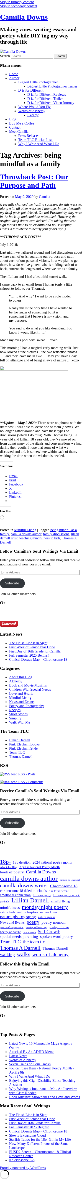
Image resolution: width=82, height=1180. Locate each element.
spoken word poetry (56, 936)
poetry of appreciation (11, 927)
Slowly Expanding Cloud (27, 1135)
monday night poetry (45, 907)
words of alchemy (50, 954)
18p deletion (22, 862)
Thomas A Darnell (20, 948)
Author (14, 78)
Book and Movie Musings (28, 685)
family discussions (56, 534)
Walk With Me (19, 722)
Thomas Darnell (20, 756)
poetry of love (59, 927)
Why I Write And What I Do (38, 144)
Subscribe (12, 583)
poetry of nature (10, 932)
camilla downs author (26, 534)
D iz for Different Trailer (45, 99)
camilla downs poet (70, 880)
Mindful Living (25, 530)
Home (13, 74)
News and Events (21, 702)
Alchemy (15, 681)
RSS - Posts (26, 774)
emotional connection (15, 895)
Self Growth (49, 931)
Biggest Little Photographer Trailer (52, 86)
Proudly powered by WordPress (23, 1168)
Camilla (44, 197)
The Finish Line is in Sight (28, 643)
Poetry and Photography (26, 706)
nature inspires (27, 912)
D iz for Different (30, 90)
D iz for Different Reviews (46, 94)
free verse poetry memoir (66, 895)
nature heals (7, 912)
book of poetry (12, 872)
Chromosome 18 (63, 886)
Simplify (15, 718)
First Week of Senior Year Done (32, 647)
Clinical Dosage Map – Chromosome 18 (38, 659)
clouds (42, 891)
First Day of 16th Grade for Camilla (35, 651)
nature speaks (46, 917)
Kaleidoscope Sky (22, 1160)
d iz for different (59, 891)
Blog (12, 119)
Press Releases (28, 136)
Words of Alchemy (31, 111)
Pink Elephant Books (24, 744)
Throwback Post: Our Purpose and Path (34, 181)
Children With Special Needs (30, 689)
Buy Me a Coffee (21, 123)
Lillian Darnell (19, 740)
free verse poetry (42, 895)
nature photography (18, 916)
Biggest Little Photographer (38, 82)
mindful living (60, 901)
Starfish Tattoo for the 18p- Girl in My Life (40, 1139)
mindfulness (10, 907)
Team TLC (17, 752)
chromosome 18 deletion (17, 891)
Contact (14, 127)
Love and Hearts (21, 693)
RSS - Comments (30, 782)
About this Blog (20, 677)
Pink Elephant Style (23, 748)
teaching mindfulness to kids (39, 538)
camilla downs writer (24, 885)
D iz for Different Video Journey (50, 103)
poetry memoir (53, 922)
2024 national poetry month (52, 862)
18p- (5, 862)
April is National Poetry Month (39, 867)
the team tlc (34, 941)
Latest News (18, 1056)
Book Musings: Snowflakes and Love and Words (44, 1097)
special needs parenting (19, 936)
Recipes (14, 710)
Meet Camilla (18, 131)
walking (7, 954)
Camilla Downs (24, 17)
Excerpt (32, 115)
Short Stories (18, 714)
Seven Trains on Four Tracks (30, 1064)
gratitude (4, 901)
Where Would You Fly (34, 107)
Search (5, 56)
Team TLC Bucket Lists (35, 140)
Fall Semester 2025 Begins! (29, 655)
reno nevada (29, 932)
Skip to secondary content (18, 6)
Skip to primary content (17, 2)
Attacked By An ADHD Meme (31, 1052)
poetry (33, 922)
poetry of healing (36, 927)
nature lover (48, 912)
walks (23, 954)
